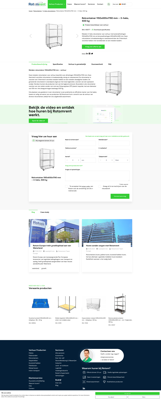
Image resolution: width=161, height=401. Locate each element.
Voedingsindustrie (61, 371)
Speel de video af (38, 121)
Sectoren (91, 4)
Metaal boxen (33, 368)
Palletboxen (33, 366)
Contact (100, 4)
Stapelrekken (33, 361)
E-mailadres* (103, 148)
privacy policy (86, 186)
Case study (44, 212)
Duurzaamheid (97, 64)
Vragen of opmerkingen (72, 169)
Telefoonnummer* (71, 148)
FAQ (109, 64)
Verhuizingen (59, 376)
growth (44, 268)
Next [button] (77, 35)
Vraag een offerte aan (93, 47)
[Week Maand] (121, 161)
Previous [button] (30, 35)
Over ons (58, 383)
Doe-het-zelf (59, 358)
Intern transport (34, 371)
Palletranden (33, 356)
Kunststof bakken (34, 363)
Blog (33, 212)
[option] (54, 35)
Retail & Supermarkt (62, 373)
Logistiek (58, 368)
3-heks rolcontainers (49, 11)
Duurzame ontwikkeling (36, 381)
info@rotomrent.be (107, 357)
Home (30, 11)
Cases (69, 4)
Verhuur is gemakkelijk (77, 64)
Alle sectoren (59, 353)
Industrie (58, 363)
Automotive (59, 356)
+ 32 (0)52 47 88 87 (107, 360)
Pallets (31, 353)
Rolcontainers (38, 11)
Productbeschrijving (39, 64)
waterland (35, 268)
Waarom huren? (80, 4)
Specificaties (58, 64)
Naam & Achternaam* (72, 139)
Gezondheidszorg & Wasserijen (65, 361)
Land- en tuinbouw (61, 366)
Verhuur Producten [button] (56, 4)
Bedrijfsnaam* (103, 139)
